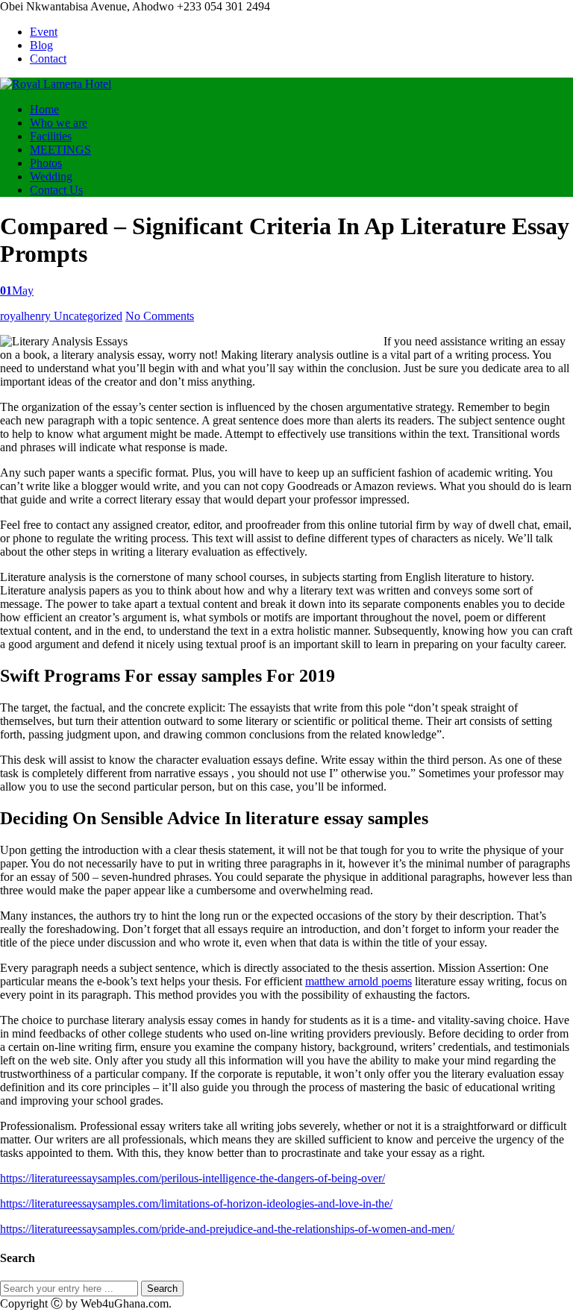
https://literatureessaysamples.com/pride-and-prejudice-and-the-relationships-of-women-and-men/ (227, 1228)
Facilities (51, 136)
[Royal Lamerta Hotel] (55, 84)
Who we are (58, 122)
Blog (41, 45)
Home (44, 109)
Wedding (51, 176)
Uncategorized (88, 316)
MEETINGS (60, 149)
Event (43, 31)
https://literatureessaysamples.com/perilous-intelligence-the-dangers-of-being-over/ (192, 1178)
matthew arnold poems (358, 981)
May (17, 290)
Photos (46, 163)
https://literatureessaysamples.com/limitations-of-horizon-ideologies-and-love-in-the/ (196, 1203)
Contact (48, 58)
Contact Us (56, 189)
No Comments (159, 316)
